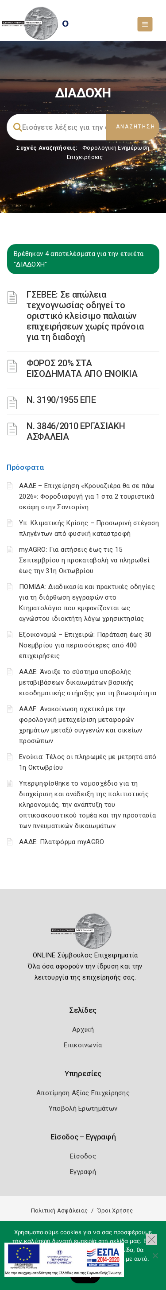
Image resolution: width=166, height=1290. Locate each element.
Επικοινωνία (83, 1045)
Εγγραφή (83, 1172)
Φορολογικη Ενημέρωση (115, 147)
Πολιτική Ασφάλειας (59, 1210)
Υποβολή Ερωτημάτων (83, 1108)
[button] (151, 1239)
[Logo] (83, 934)
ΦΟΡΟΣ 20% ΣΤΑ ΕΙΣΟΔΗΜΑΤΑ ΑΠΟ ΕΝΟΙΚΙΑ (82, 368)
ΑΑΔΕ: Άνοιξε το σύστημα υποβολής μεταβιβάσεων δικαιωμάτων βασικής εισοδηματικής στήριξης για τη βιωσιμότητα (87, 682)
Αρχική (83, 1030)
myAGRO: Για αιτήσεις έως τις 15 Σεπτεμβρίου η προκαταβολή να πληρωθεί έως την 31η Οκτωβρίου (84, 560)
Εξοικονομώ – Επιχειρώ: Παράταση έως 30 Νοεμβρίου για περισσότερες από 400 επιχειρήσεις (85, 645)
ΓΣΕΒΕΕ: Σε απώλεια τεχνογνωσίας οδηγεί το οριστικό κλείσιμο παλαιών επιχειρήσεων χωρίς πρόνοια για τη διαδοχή (85, 315)
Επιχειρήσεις (85, 157)
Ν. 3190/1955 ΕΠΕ (61, 400)
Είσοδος (83, 1156)
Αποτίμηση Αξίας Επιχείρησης (83, 1093)
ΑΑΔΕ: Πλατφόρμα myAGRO (61, 842)
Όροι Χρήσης (115, 1210)
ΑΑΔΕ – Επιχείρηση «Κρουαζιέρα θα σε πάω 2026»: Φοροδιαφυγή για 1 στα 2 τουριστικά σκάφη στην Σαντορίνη (87, 496)
